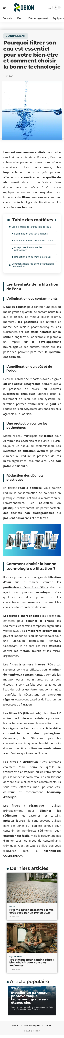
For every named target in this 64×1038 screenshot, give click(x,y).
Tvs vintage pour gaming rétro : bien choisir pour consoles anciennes (31, 962)
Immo (12, 906)
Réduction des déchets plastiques (33, 256)
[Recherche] (49, 7)
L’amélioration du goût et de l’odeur (33, 240)
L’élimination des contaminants (31, 233)
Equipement (16, 35)
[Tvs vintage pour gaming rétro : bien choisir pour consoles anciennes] (32, 938)
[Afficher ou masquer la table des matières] (55, 220)
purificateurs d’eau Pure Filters (25, 587)
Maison (15, 987)
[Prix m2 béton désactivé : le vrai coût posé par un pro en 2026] (32, 888)
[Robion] (23, 7)
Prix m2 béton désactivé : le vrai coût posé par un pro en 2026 (31, 911)
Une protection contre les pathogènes (28, 249)
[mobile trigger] (6, 7)
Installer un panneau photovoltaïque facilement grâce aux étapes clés (29, 997)
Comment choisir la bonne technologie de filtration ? (33, 265)
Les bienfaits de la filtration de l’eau (31, 226)
